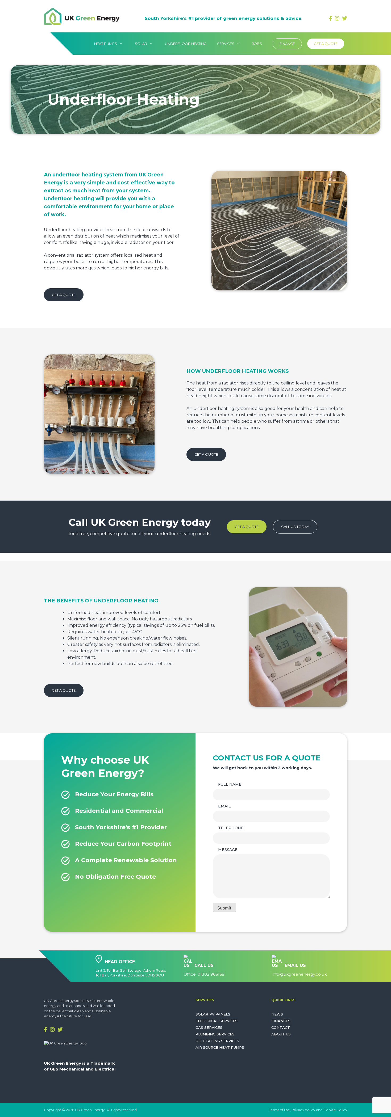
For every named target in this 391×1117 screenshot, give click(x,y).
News (277, 1014)
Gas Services (209, 1028)
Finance (287, 43)
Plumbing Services (215, 1034)
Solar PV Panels (213, 1014)
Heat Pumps (109, 43)
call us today (295, 526)
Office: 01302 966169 (204, 974)
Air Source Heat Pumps (220, 1048)
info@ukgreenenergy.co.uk (299, 974)
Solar (144, 43)
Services (229, 43)
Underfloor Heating (185, 43)
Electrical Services (217, 1021)
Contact (280, 1028)
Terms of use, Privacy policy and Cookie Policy (308, 1110)
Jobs (257, 43)
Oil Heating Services (217, 1041)
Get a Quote (326, 43)
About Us (281, 1034)
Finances (280, 1021)
